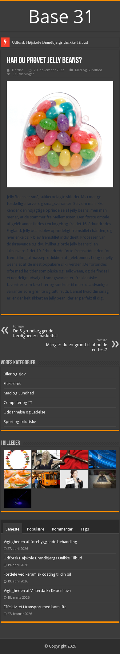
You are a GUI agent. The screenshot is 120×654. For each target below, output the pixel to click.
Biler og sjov (15, 374)
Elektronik (12, 383)
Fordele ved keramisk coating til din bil (37, 574)
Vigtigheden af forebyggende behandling (40, 541)
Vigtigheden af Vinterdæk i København (37, 590)
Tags (84, 529)
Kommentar (62, 529)
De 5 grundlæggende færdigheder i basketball (35, 331)
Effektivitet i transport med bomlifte (35, 607)
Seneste (12, 529)
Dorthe (17, 70)
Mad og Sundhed (88, 70)
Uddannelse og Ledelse (24, 412)
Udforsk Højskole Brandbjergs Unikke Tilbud (50, 42)
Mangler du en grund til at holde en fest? (76, 345)
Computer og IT (18, 402)
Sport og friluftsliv (20, 421)
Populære (35, 529)
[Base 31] (60, 15)
